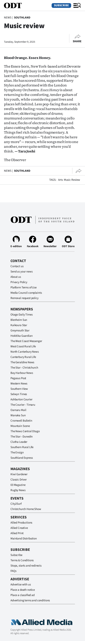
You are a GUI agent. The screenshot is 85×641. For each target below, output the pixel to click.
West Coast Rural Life (23, 346)
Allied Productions (21, 523)
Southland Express (21, 458)
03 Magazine (17, 485)
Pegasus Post (18, 378)
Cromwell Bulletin (21, 421)
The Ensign (17, 452)
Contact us (17, 266)
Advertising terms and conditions (30, 600)
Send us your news (21, 272)
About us (15, 277)
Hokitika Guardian (21, 336)
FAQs (13, 571)
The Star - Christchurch (24, 368)
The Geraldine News (22, 362)
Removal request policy (24, 298)
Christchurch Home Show (25, 509)
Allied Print (17, 533)
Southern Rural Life (21, 447)
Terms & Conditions (22, 560)
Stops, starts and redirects (26, 566)
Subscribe (61, 5)
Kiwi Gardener (18, 474)
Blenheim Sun (18, 320)
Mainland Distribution (23, 538)
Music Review (72, 180)
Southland (22, 18)
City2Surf (16, 504)
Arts (60, 180)
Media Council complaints (26, 293)
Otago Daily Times (21, 315)
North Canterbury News (24, 352)
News (7, 18)
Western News (18, 383)
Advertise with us (20, 584)
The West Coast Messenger (26, 341)
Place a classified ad (22, 595)
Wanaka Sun (18, 415)
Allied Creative (19, 528)
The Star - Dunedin (21, 437)
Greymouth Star (19, 330)
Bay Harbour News (21, 373)
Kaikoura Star (18, 325)
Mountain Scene (20, 426)
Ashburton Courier (21, 399)
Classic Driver (18, 480)
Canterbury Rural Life (23, 357)
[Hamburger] (77, 5)
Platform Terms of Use (23, 287)
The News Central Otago (25, 431)
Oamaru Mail (18, 410)
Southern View (19, 389)
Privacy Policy (18, 282)
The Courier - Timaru (22, 405)
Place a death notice (22, 590)
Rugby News (18, 490)
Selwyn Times (18, 394)
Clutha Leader (18, 442)
